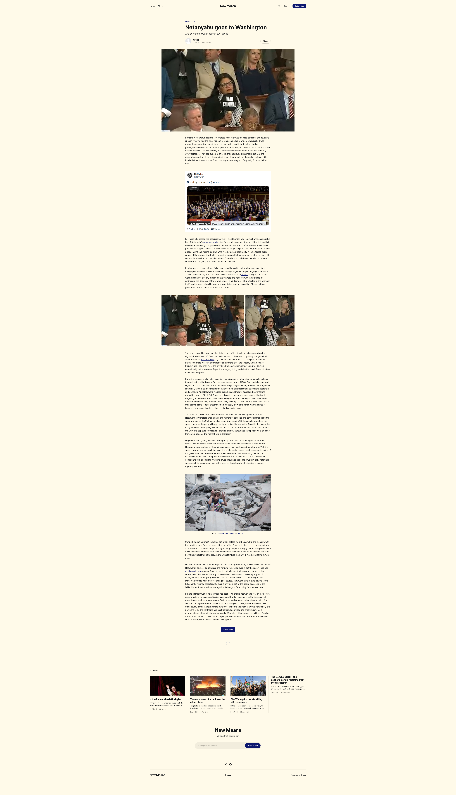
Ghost (303, 775)
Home (152, 6)
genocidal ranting (211, 242)
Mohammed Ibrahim (226, 533)
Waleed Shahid (207, 359)
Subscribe (299, 6)
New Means (228, 6)
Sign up (228, 775)
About (160, 6)
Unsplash (240, 533)
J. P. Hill (196, 40)
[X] (225, 764)
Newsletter (190, 22)
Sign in (287, 6)
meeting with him (193, 571)
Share (265, 41)
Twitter (244, 274)
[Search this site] (279, 6)
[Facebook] (230, 764)
